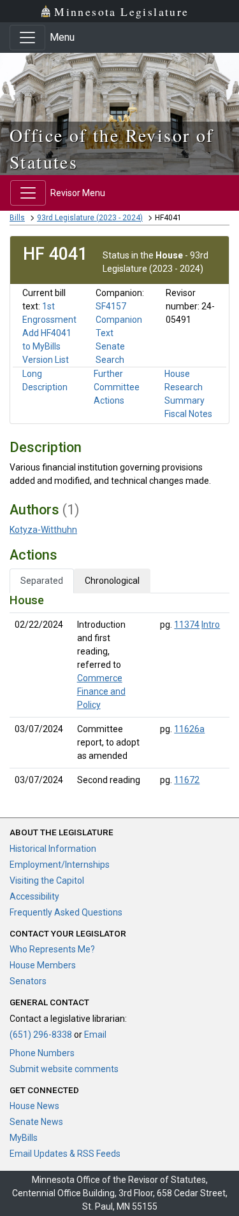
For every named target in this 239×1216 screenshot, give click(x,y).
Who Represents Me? (52, 949)
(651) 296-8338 (41, 1034)
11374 (186, 624)
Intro (210, 624)
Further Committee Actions (117, 387)
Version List (45, 360)
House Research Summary (184, 387)
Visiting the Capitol (47, 880)
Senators (28, 981)
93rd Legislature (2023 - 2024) (90, 217)
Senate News (36, 1122)
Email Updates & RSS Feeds (65, 1154)
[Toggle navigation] (27, 37)
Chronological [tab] (112, 581)
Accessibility (34, 896)
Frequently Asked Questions (66, 912)
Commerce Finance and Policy (101, 691)
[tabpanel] (119, 692)
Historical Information (53, 849)
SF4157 (111, 306)
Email (95, 1034)
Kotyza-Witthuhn (43, 530)
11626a (189, 729)
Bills (17, 217)
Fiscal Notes (188, 414)
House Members (43, 965)
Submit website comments (64, 1069)
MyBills (24, 1138)
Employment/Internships (60, 864)
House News (34, 1106)
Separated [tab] (41, 581)
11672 (186, 780)
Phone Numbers (42, 1053)
